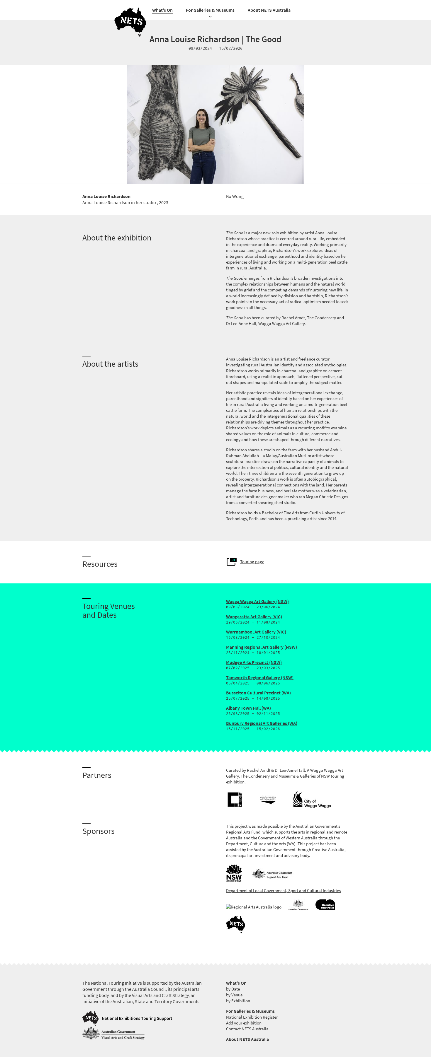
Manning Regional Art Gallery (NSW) (261, 647)
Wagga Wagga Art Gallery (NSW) (257, 601)
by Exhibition (238, 1001)
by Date (233, 989)
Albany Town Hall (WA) (248, 708)
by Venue (234, 995)
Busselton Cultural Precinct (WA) (258, 693)
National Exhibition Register (252, 1017)
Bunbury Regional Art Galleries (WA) (261, 723)
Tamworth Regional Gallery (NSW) (259, 678)
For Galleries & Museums (210, 10)
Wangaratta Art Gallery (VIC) (254, 617)
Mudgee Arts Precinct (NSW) (254, 662)
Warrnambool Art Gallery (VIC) (256, 632)
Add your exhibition (244, 1023)
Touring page (252, 562)
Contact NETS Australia (247, 1029)
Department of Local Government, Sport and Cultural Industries (283, 891)
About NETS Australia (269, 10)
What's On (162, 10)
